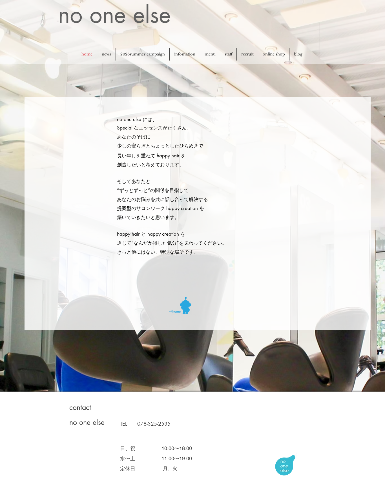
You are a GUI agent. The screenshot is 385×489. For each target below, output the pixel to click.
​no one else (114, 14)
